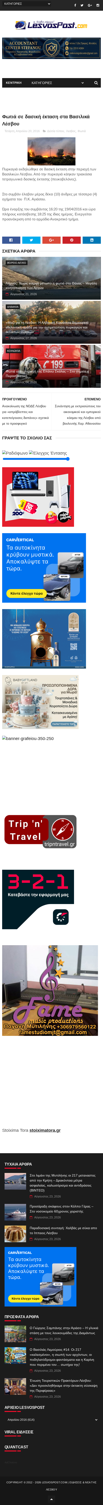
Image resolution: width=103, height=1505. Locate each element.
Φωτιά (82, 131)
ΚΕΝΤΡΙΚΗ (14, 82)
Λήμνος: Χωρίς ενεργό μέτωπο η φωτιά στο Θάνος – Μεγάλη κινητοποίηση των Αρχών (51, 285)
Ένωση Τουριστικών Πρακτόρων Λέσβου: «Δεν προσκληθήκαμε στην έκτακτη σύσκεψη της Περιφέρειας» (63, 1385)
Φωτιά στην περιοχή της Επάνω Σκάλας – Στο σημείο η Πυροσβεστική (47, 373)
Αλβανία (12, 306)
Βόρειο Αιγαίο (16, 262)
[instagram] (98, 5)
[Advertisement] (51, 1085)
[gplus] (90, 5)
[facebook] (75, 5)
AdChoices (11, 1462)
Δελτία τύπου (55, 131)
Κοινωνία (13, 350)
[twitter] (82, 5)
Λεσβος (71, 131)
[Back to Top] (51, 1499)
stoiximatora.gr (45, 1130)
